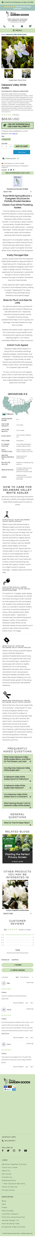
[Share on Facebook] (8, 170)
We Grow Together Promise (14, 1164)
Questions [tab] (15, 960)
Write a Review (22, 970)
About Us (6, 1170)
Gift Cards (6, 1174)
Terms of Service (9, 1187)
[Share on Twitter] (11, 170)
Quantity (4, 143)
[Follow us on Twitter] (8, 1150)
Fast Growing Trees (11, 1223)
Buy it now (21, 152)
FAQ (4, 1204)
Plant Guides (8, 1210)
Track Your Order (10, 1167)
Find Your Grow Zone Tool (13, 1217)
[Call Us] (4, 26)
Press (4, 1207)
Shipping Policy (9, 1180)
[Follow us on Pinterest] (20, 1150)
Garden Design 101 (10, 1220)
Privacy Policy (8, 1190)
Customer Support (10, 1214)
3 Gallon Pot (6, 139)
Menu (18, 30)
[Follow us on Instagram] (14, 1150)
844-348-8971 (10, 1141)
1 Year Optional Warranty (13, 1183)
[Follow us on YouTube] (25, 1150)
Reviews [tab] (5, 960)
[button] (17, 115)
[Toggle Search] (13, 26)
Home (3, 34)
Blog (4, 1201)
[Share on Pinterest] (13, 170)
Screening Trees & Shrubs (13, 1227)
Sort (17, 977)
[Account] (22, 26)
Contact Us (7, 1177)
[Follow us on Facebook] (2, 1150)
